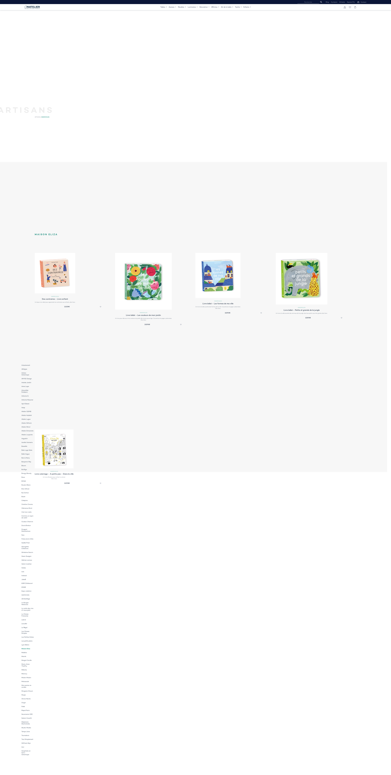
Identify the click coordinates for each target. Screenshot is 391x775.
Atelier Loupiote (27, 435)
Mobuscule (25, 681)
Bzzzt (23, 496)
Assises (171, 7)
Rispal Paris (25, 710)
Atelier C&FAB (26, 411)
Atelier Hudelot (26, 415)
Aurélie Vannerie (27, 442)
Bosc (23, 477)
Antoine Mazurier (27, 400)
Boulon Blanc (26, 485)
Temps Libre (25, 731)
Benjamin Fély (26, 462)
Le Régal (24, 627)
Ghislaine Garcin (27, 552)
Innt (22, 572)
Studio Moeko (26, 728)
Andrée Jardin (26, 382)
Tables (162, 7)
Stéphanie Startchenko (25, 723)
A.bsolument (25, 365)
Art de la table (226, 7)
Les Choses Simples (25, 632)
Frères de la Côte (27, 539)
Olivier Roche (26, 699)
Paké (23, 706)
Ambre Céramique (25, 374)
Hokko (23, 568)
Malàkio (24, 652)
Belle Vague (25, 454)
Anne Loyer (25, 386)
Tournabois (25, 735)
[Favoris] (350, 7)
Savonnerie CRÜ (27, 714)
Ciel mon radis (26, 512)
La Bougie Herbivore (25, 603)
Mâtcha (24, 670)
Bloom (23, 466)
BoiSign (24, 469)
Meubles (181, 7)
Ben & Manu (25, 458)
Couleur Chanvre (27, 522)
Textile (237, 7)
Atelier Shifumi (26, 423)
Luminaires (192, 7)
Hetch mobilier (26, 564)
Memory (24, 674)
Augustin (24, 438)
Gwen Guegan (26, 556)
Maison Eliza (25, 649)
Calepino (24, 500)
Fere (22, 535)
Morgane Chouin (27, 691)
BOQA (23, 481)
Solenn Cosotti (26, 718)
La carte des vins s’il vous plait (27, 609)
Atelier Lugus (25, 419)
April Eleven (25, 404)
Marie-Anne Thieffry (25, 665)
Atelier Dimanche (27, 431)
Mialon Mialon (26, 677)
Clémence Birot (26, 508)
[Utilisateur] (345, 7)
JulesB (23, 579)
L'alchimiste (25, 595)
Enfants (246, 7)
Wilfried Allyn (26, 743)
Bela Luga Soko (26, 450)
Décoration (203, 7)
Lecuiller (24, 624)
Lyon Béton (25, 645)
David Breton (26, 525)
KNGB (23, 587)
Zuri (22, 747)
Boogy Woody (26, 473)
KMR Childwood (26, 583)
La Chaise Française (24, 615)
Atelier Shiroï (25, 427)
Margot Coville (26, 660)
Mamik (23, 656)
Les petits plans (26, 641)
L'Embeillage (25, 599)
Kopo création (26, 591)
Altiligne (24, 369)
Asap (23, 407)
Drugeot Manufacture (25, 530)
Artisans (37, 117)
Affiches (214, 7)
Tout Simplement (27, 739)
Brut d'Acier (25, 489)
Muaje (23, 695)
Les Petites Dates (27, 637)
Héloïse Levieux (26, 560)
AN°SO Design (26, 379)
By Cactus (25, 493)
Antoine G (25, 396)
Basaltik (24, 446)
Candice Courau (27, 504)
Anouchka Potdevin (24, 391)
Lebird (23, 620)
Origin (23, 703)
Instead (24, 575)
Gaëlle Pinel (25, 543)
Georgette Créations (25, 547)
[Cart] (355, 7)
